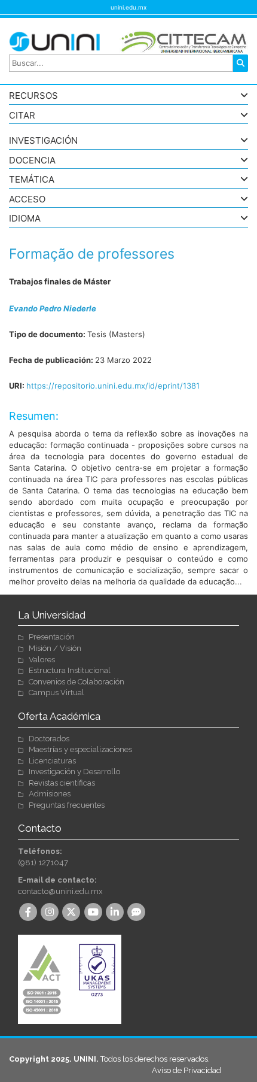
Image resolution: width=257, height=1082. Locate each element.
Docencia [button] (32, 161)
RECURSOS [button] (33, 96)
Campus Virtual (56, 692)
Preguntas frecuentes (67, 805)
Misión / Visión (55, 648)
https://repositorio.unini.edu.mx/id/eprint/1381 (113, 385)
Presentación (52, 636)
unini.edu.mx (128, 7)
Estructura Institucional (70, 670)
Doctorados (49, 738)
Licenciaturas (52, 760)
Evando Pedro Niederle (52, 308)
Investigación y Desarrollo (74, 771)
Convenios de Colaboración (76, 681)
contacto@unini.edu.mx (60, 891)
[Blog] (137, 913)
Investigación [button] (43, 141)
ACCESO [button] (27, 200)
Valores (42, 659)
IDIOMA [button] (25, 219)
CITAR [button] (22, 116)
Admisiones (50, 793)
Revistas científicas (62, 782)
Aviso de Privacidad (186, 1070)
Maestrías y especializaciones (80, 749)
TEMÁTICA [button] (31, 180)
